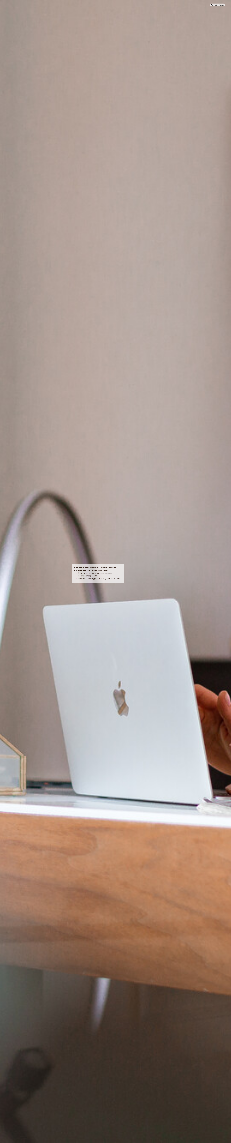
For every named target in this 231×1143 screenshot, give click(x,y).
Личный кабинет (217, 5)
